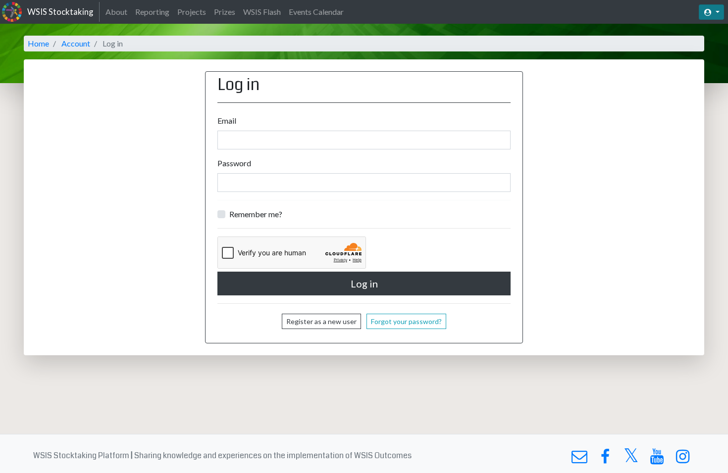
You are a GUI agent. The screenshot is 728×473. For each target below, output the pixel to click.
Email (226, 120)
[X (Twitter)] (631, 459)
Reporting (152, 11)
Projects (191, 11)
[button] (711, 12)
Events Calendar (316, 11)
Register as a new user (321, 321)
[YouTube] (657, 459)
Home (38, 43)
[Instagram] (683, 459)
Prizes (224, 11)
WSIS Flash (262, 11)
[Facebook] (605, 459)
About (116, 11)
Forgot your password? (406, 321)
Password (234, 163)
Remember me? (255, 214)
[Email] (579, 459)
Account (75, 43)
